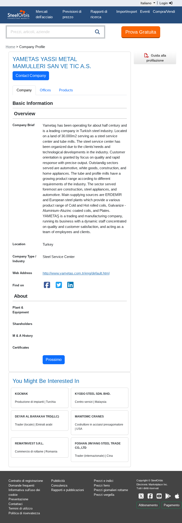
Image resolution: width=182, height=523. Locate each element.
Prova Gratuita (140, 32)
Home (10, 47)
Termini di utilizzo (20, 508)
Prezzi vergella (104, 494)
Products (66, 90)
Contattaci (16, 504)
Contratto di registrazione (26, 481)
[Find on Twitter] (58, 286)
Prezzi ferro (102, 485)
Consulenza (59, 485)
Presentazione (18, 499)
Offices (45, 90)
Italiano (146, 3)
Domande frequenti (21, 485)
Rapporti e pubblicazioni (67, 490)
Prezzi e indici (103, 481)
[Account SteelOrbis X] (141, 496)
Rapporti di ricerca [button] (99, 14)
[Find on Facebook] (47, 286)
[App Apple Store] (177, 496)
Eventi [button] (145, 11)
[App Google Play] (168, 496)
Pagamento (171, 505)
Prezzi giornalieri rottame (111, 490)
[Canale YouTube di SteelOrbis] (159, 496)
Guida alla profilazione (156, 57)
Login (164, 3)
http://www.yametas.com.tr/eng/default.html (76, 273)
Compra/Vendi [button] (164, 11)
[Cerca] (97, 32)
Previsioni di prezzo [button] (72, 14)
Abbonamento (148, 505)
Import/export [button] (126, 11)
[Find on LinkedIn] (70, 286)
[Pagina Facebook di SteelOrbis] (150, 496)
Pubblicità (58, 481)
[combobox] (55, 32)
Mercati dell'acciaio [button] (44, 14)
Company (24, 90)
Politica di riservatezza (24, 513)
